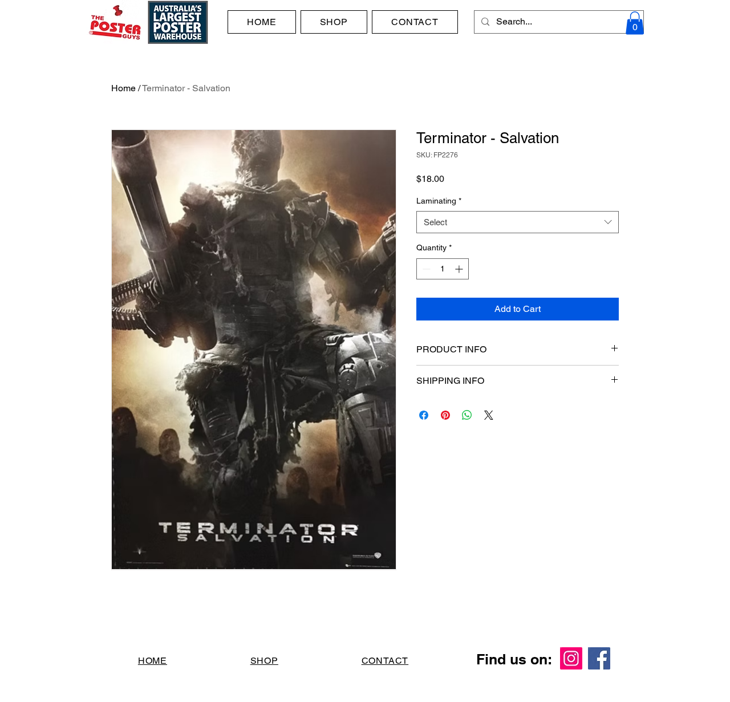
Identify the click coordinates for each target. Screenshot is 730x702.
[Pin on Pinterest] (445, 415)
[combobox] (517, 222)
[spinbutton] (442, 269)
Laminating (438, 200)
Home (123, 88)
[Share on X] (489, 415)
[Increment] (460, 269)
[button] (634, 23)
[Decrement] (425, 269)
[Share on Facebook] (424, 415)
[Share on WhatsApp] (467, 415)
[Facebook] (599, 658)
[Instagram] (571, 658)
